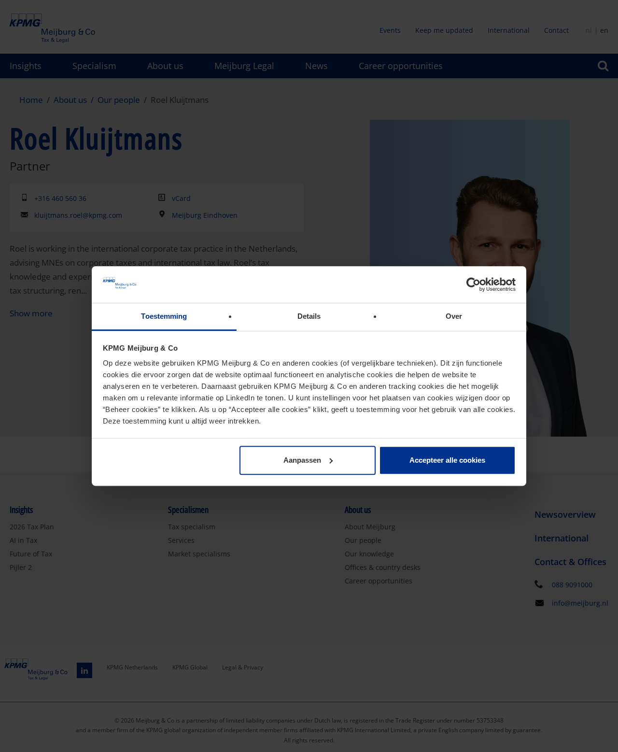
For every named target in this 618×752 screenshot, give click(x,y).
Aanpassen (302, 460)
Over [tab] (454, 316)
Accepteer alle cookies (447, 460)
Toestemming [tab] (164, 316)
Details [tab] (309, 316)
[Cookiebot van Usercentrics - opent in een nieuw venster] (473, 284)
